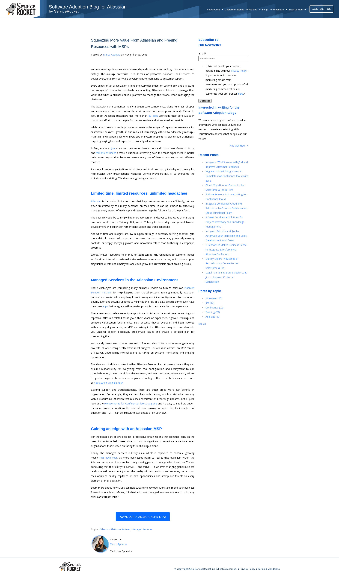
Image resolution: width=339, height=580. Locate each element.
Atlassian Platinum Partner (115, 529)
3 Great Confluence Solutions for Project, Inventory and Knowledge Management (225, 222)
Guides (253, 9)
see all (202, 323)
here (240, 93)
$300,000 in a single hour (108, 382)
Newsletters (213, 9)
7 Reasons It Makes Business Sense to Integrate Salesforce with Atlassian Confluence (226, 249)
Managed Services (141, 529)
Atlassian (96, 201)
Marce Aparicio (111, 54)
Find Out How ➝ (239, 145)
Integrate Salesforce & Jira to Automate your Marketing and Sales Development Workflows (226, 235)
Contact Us (321, 8)
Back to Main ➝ (297, 9)
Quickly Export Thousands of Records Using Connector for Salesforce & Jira (222, 263)
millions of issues (106, 153)
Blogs (265, 9)
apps (105, 306)
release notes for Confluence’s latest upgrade (130, 403)
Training (213, 312)
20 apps (153, 115)
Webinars (278, 9)
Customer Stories (234, 9)
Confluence (215, 307)
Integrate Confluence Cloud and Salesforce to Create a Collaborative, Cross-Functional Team (227, 208)
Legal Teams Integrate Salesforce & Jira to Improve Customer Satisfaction (226, 277)
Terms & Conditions (269, 568)
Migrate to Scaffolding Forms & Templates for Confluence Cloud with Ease (227, 176)
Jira (210, 303)
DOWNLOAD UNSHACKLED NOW (143, 517)
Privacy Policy (238, 70)
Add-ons (213, 316)
